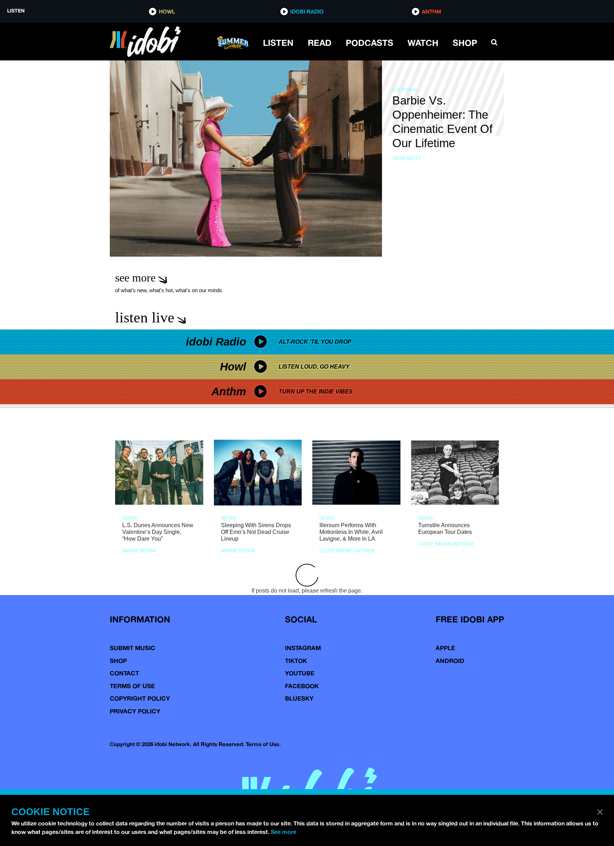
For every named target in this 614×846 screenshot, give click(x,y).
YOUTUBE (299, 673)
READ (320, 42)
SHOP (465, 42)
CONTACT (124, 673)
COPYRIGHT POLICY (140, 698)
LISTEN (278, 42)
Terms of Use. (263, 744)
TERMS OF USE (132, 686)
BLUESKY (299, 698)
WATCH (423, 42)
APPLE (445, 648)
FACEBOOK (302, 686)
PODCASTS (369, 42)
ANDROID (450, 660)
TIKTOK (296, 660)
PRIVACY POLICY (135, 711)
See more (283, 831)
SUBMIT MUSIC (132, 648)
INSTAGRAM (303, 648)
